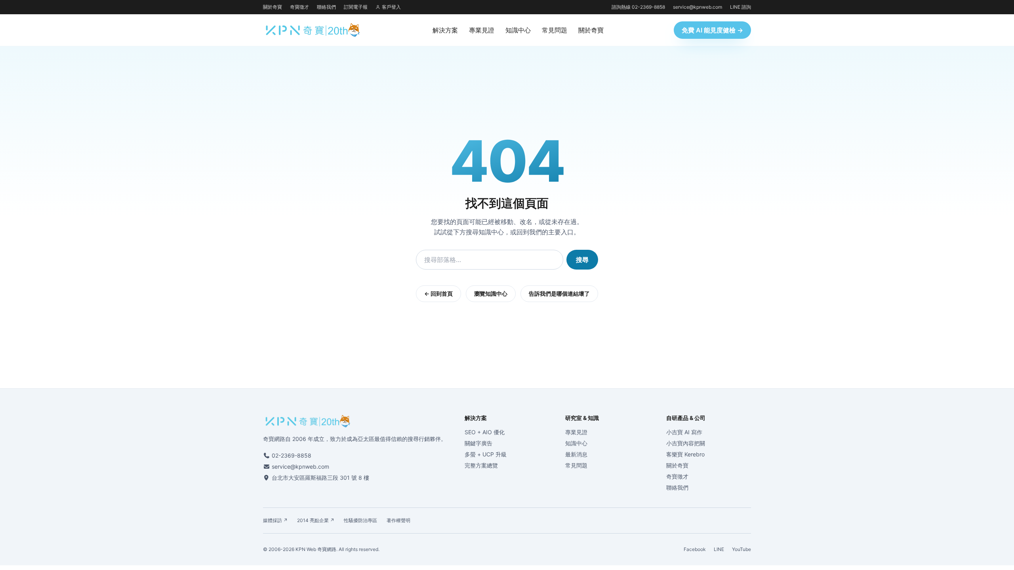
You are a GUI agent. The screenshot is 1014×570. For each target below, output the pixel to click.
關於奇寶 (272, 7)
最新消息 (576, 454)
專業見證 (481, 30)
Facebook (695, 549)
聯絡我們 (326, 7)
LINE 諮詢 (740, 7)
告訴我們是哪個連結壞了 (559, 293)
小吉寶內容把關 (685, 443)
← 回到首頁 (438, 293)
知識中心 (518, 30)
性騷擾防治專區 (360, 520)
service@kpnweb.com (697, 7)
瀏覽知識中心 (490, 293)
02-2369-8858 (291, 455)
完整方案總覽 (481, 465)
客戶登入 (391, 7)
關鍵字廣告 (478, 443)
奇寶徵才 (299, 7)
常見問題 (554, 30)
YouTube (741, 549)
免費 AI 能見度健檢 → (712, 30)
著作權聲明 (398, 520)
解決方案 (445, 30)
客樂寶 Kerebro (685, 454)
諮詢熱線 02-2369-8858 (638, 7)
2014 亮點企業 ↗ (315, 520)
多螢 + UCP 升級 (486, 454)
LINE (719, 549)
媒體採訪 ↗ (275, 520)
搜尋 (582, 260)
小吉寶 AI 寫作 (684, 432)
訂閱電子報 (356, 7)
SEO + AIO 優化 (485, 432)
